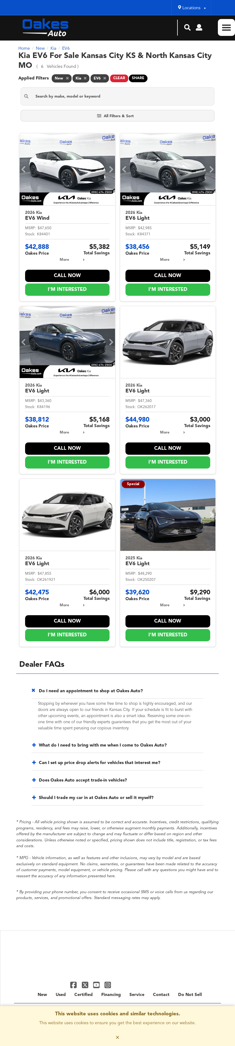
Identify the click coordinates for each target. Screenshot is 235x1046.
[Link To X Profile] (85, 984)
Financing (111, 995)
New (42, 995)
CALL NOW (67, 275)
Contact (161, 995)
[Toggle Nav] (226, 27)
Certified (83, 995)
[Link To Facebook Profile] (74, 984)
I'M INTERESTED (67, 289)
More (64, 260)
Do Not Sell (190, 995)
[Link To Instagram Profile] (108, 984)
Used (61, 995)
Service (136, 995)
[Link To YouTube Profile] (97, 984)
